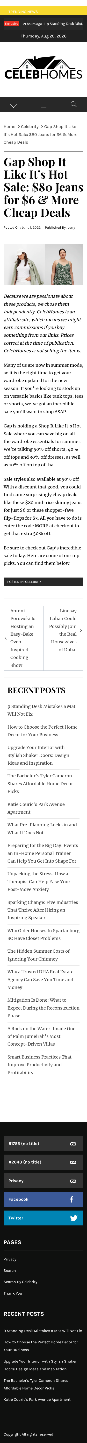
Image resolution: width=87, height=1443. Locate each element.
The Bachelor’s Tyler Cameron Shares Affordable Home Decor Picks (40, 783)
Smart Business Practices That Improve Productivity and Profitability (39, 1064)
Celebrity (33, 582)
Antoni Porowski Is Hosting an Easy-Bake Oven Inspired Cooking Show (22, 638)
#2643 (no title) (24, 1162)
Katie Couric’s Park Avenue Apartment (37, 1399)
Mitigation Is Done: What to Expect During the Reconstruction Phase (43, 1007)
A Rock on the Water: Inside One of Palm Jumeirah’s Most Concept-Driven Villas (41, 1036)
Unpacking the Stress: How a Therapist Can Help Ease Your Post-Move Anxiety (38, 881)
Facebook (18, 1199)
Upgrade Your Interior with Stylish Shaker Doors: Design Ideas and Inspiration (38, 755)
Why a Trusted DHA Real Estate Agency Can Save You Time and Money (40, 979)
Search (10, 1270)
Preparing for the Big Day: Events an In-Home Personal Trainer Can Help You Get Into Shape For (42, 853)
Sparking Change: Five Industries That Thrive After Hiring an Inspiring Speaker (42, 910)
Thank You (13, 1293)
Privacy (15, 1180)
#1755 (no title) (23, 1143)
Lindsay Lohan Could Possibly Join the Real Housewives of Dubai (63, 630)
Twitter (15, 1218)
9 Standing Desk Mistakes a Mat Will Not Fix (43, 1330)
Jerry (71, 227)
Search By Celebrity (20, 1281)
